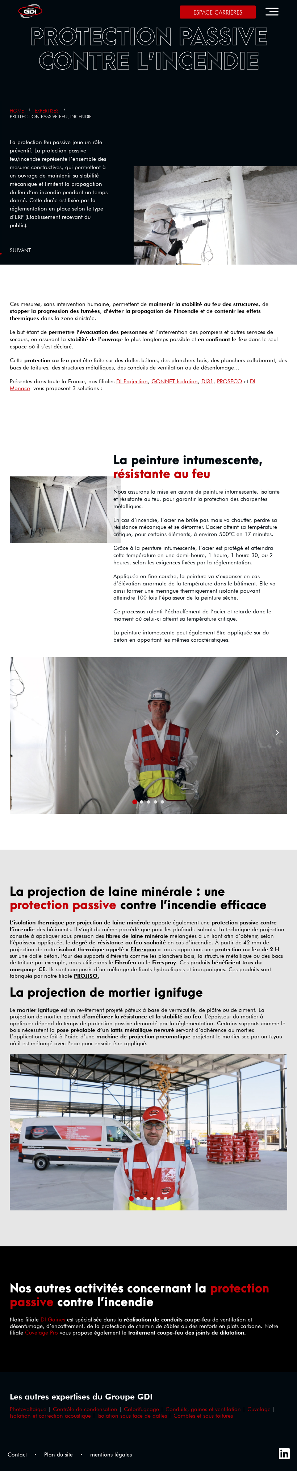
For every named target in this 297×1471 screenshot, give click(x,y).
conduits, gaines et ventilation (203, 1409)
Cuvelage (259, 1409)
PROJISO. (86, 975)
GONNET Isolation (174, 381)
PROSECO (229, 381)
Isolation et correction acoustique (50, 1416)
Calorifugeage (141, 1409)
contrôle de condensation (85, 1409)
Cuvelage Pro (41, 1332)
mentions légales (111, 1454)
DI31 (207, 381)
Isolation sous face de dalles (132, 1416)
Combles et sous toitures (203, 1416)
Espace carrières (217, 12)
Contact (17, 1454)
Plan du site (58, 1454)
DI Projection (132, 381)
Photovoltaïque (28, 1409)
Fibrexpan (143, 949)
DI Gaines (53, 1319)
